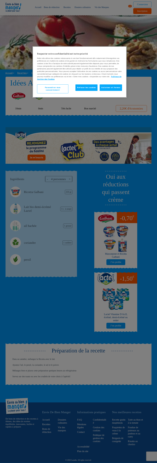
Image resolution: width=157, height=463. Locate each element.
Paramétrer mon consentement (53, 88)
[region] (80, 72)
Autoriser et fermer (110, 87)
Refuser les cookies (86, 87)
